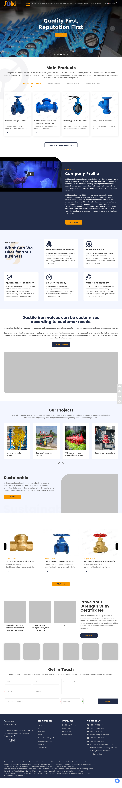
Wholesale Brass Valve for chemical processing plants (72, 769)
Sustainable (16, 478)
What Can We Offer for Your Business (19, 252)
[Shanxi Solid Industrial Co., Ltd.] (10, 3)
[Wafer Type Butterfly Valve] (75, 105)
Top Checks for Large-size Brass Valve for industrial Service (22, 561)
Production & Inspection (63, 3)
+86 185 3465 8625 (97, 738)
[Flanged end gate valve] (17, 105)
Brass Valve (66, 731)
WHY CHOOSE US (11, 243)
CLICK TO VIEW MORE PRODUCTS (61, 145)
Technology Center (81, 3)
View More (73, 222)
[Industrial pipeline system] (17, 438)
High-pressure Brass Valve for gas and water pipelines (53, 766)
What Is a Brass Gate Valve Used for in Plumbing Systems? (100, 561)
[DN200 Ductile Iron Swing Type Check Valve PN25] (46, 105)
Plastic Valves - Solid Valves (14, 775)
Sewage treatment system (44, 454)
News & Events (61, 522)
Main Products (61, 68)
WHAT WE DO (70, 169)
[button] (9, 28)
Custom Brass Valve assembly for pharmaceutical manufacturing (70, 773)
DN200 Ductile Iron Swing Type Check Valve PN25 (45, 122)
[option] (61, 28)
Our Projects (61, 410)
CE (65, 625)
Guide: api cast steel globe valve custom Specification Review (61, 561)
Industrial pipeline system (14, 454)
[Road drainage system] (105, 438)
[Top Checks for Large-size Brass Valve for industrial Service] (22, 542)
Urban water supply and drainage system (74, 454)
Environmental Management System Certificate (40, 628)
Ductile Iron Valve (69, 725)
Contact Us (101, 3)
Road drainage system (105, 453)
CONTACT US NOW (61, 344)
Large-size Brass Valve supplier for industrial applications (61, 771)
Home (28, 3)
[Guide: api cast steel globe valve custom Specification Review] (61, 542)
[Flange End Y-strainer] (104, 105)
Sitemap (26, 733)
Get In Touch (61, 669)
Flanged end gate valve (15, 121)
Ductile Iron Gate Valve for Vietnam (76, 762)
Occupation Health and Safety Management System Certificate (15, 628)
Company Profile (82, 173)
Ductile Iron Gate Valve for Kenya (16, 766)
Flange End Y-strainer (102, 121)
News (50, 3)
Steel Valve (66, 728)
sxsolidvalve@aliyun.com (99, 735)
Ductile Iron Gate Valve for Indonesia (48, 764)
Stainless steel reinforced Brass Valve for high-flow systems (26, 769)
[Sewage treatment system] (46, 438)
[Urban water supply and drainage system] (75, 438)
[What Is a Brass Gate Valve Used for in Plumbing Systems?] (100, 542)
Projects (93, 3)
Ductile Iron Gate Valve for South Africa (80, 764)
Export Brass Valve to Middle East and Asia (20, 771)
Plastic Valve (67, 735)
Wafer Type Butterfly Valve (75, 121)
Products (43, 3)
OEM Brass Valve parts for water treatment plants (23, 773)
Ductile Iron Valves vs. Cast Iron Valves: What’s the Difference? (36, 762)
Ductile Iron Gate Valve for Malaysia (17, 764)
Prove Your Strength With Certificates (94, 606)
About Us (35, 3)
